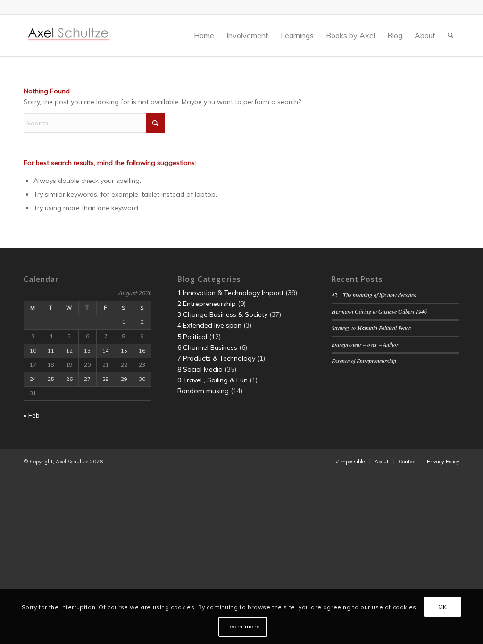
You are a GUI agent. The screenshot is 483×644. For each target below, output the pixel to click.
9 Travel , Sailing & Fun (212, 380)
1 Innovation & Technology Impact (230, 293)
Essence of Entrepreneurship (364, 360)
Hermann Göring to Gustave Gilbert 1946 (379, 311)
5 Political (192, 336)
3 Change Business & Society (222, 314)
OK (442, 606)
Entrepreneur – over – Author (365, 344)
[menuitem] (204, 35)
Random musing (203, 391)
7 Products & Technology (216, 358)
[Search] (450, 35)
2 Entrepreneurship (206, 303)
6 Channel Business (207, 347)
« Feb (32, 415)
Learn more (242, 626)
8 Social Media (200, 369)
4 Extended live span (209, 325)
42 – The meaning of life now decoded (374, 294)
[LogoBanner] (69, 35)
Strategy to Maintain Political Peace (371, 327)
